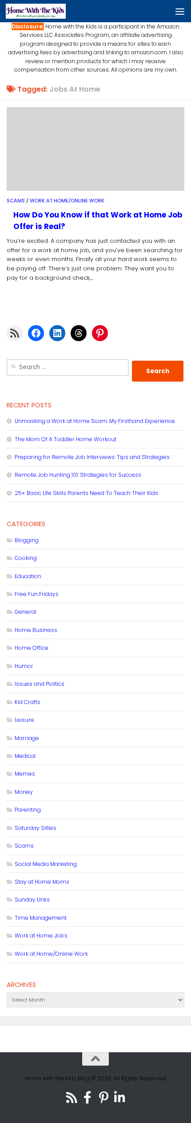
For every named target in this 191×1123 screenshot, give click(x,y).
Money (24, 792)
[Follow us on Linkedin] (119, 1097)
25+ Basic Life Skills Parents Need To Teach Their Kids (86, 493)
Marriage (27, 738)
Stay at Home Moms (42, 882)
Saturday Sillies (35, 828)
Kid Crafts (27, 702)
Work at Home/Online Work (67, 200)
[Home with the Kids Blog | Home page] (46, 11)
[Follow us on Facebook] (87, 1097)
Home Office (31, 648)
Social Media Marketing (46, 864)
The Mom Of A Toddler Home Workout (65, 439)
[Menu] (180, 11)
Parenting (28, 809)
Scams (16, 200)
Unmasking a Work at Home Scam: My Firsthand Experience (95, 421)
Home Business (36, 630)
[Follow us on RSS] (71, 1097)
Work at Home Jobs (41, 935)
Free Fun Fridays (37, 594)
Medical (25, 756)
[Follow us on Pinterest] (103, 1097)
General (25, 612)
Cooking (26, 558)
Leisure (24, 720)
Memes (25, 773)
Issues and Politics (39, 684)
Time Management (41, 918)
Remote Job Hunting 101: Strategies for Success (78, 475)
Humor (24, 666)
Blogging (27, 540)
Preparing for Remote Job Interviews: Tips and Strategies (92, 457)
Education (28, 576)
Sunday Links (32, 899)
